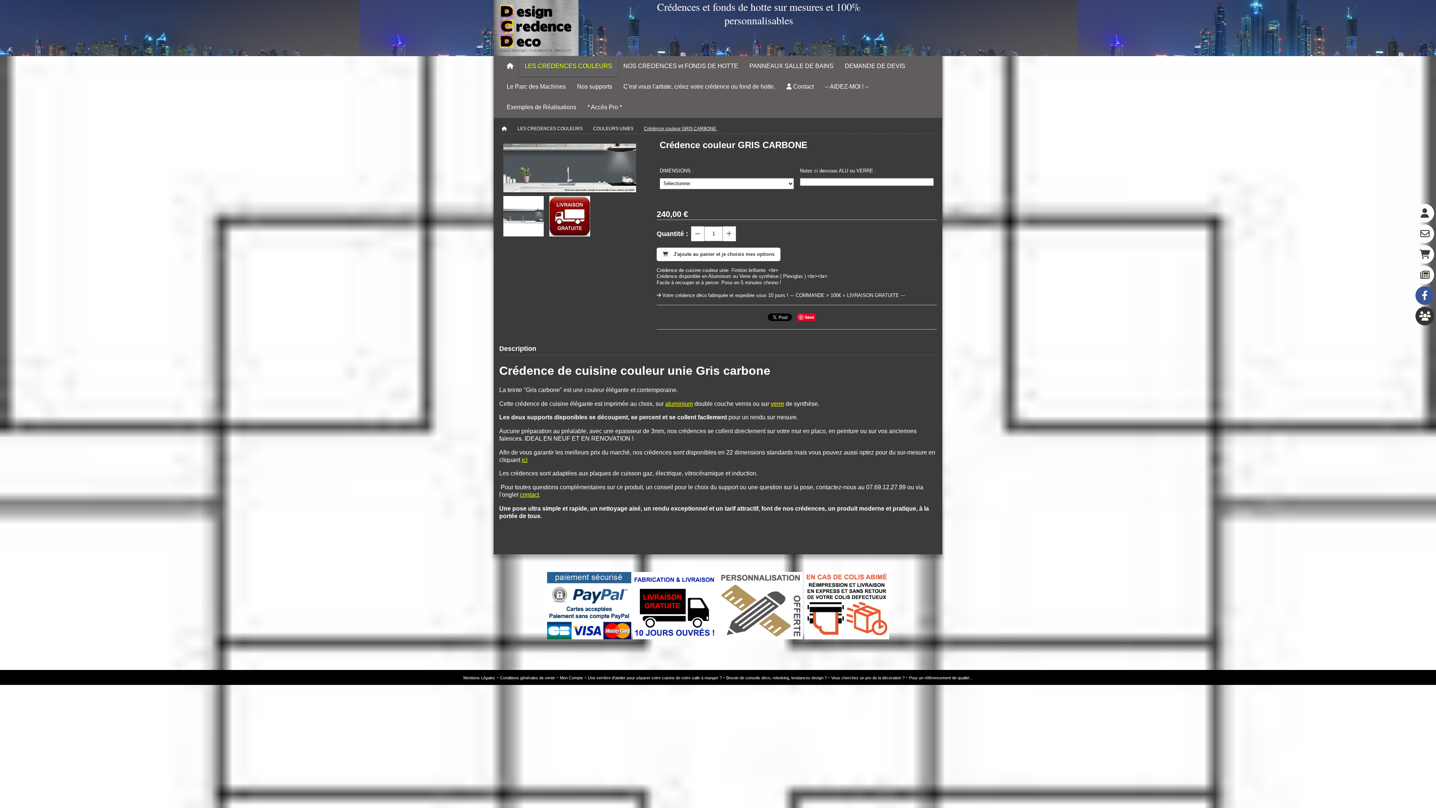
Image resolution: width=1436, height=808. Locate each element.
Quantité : (672, 234)
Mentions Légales (479, 678)
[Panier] (1424, 254)
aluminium (679, 404)
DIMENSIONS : (677, 171)
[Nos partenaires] (1424, 316)
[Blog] (1424, 275)
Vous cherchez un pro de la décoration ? (868, 678)
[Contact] (1424, 233)
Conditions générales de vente (527, 678)
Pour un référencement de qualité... (941, 678)
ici (525, 460)
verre (777, 404)
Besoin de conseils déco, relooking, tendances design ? (777, 678)
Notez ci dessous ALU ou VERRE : (838, 171)
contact (529, 495)
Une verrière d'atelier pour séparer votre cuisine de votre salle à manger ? (655, 678)
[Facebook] (1424, 295)
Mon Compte (571, 678)
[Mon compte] (1424, 213)
